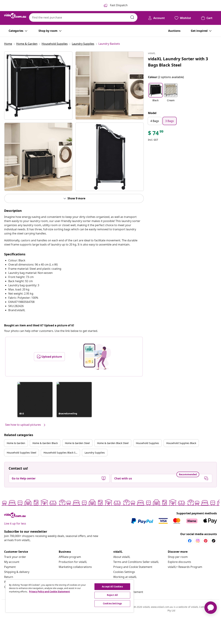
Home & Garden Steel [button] (77, 443)
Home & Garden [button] (16, 443)
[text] (156, 134)
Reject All (112, 595)
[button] (34, 399)
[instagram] (197, 540)
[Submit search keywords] (132, 17)
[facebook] (189, 540)
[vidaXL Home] (15, 15)
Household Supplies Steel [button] (21, 452)
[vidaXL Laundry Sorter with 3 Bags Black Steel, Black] (38, 85)
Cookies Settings (124, 572)
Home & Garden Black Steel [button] (113, 443)
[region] (70, 596)
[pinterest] (205, 540)
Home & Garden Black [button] (45, 443)
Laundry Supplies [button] (95, 452)
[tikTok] (213, 540)
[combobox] (83, 17)
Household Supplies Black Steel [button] (62, 452)
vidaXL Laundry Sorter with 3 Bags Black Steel (178, 62)
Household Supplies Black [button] (181, 443)
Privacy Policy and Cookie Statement (49, 591)
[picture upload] (95, 356)
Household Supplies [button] (147, 443)
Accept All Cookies (112, 586)
